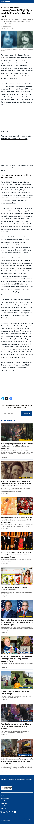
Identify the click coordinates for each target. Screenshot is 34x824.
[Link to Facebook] (1, 812)
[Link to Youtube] (9, 812)
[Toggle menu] (31, 2)
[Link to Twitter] (7, 812)
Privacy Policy (4, 800)
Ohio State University (8, 86)
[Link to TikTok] (12, 812)
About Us (3, 795)
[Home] (5, 1)
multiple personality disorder (21, 76)
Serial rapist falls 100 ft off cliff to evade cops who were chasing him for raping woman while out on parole (17, 167)
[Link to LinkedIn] (15, 812)
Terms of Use (4, 805)
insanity (20, 63)
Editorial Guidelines (5, 798)
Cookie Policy (4, 803)
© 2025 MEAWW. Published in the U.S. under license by (13, 779)
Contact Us (3, 808)
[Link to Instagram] (4, 812)
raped (15, 89)
